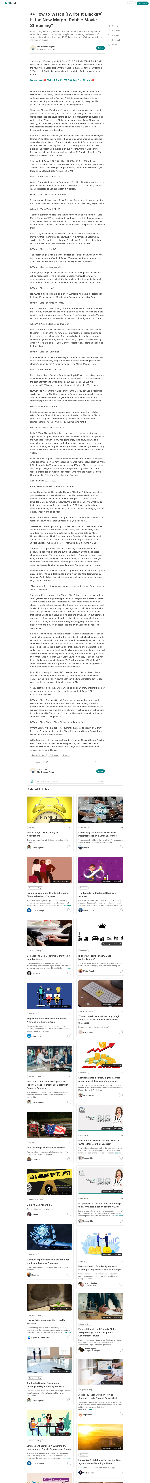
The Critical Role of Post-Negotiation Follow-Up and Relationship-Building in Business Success (47, 1084)
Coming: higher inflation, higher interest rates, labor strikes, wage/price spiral (99, 1079)
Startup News (88, 1032)
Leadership (84, 1135)
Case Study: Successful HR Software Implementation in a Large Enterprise (97, 834)
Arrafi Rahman (88, 1473)
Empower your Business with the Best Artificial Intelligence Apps (46, 1020)
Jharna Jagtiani (91, 1283)
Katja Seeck (87, 1415)
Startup (82, 1261)
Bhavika (86, 848)
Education (83, 1455)
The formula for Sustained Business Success (97, 894)
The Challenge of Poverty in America (46, 1147)
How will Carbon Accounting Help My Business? (46, 1322)
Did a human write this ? (39, 1205)
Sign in (131, 3)
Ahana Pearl (36, 1036)
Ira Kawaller (36, 1160)
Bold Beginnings (37, 911)
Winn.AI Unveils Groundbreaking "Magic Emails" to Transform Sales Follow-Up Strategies (99, 1019)
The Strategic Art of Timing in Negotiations (42, 834)
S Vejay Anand (88, 971)
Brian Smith (35, 973)
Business (83, 888)
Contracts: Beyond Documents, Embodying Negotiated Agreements (45, 1385)
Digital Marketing (86, 1390)
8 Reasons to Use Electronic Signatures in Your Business (48, 957)
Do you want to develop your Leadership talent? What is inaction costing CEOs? (99, 1205)
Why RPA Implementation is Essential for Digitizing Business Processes (48, 1261)
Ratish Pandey (88, 911)
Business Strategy (38, 755)
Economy (66, 755)
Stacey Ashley (88, 1158)
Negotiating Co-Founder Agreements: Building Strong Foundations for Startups (99, 1268)
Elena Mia (35, 1275)
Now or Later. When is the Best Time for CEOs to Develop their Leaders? (99, 1142)
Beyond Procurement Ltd (41, 1338)
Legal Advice (84, 1324)
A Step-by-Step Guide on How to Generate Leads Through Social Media (98, 1396)
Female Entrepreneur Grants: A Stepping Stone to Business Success (47, 894)
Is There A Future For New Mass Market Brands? (94, 957)
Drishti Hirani (92, 1285)
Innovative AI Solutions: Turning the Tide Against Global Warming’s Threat (99, 1462)
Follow (100, 48)
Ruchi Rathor (36, 1214)
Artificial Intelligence (36, 1200)
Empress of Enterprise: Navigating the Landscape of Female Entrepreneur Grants (49, 1447)
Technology (54, 755)
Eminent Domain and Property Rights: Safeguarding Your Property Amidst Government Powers (97, 1332)
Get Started (143, 3)
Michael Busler (88, 1095)
